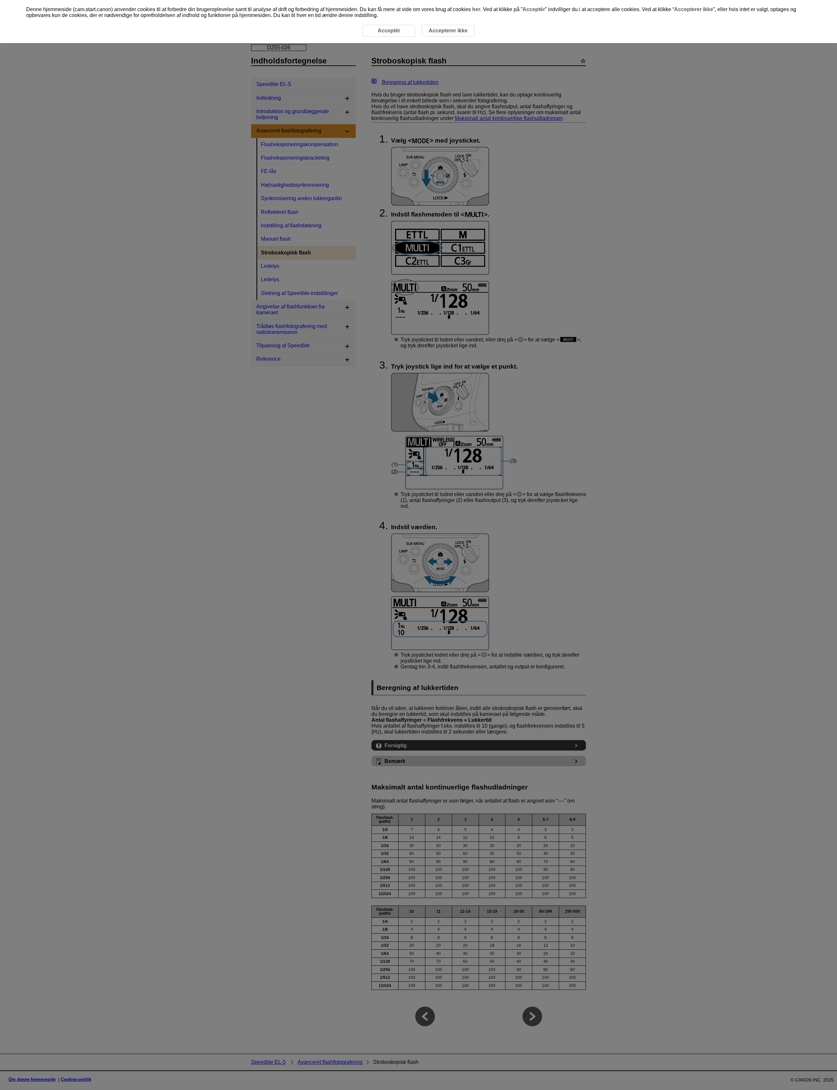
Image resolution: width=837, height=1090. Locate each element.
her (476, 9)
